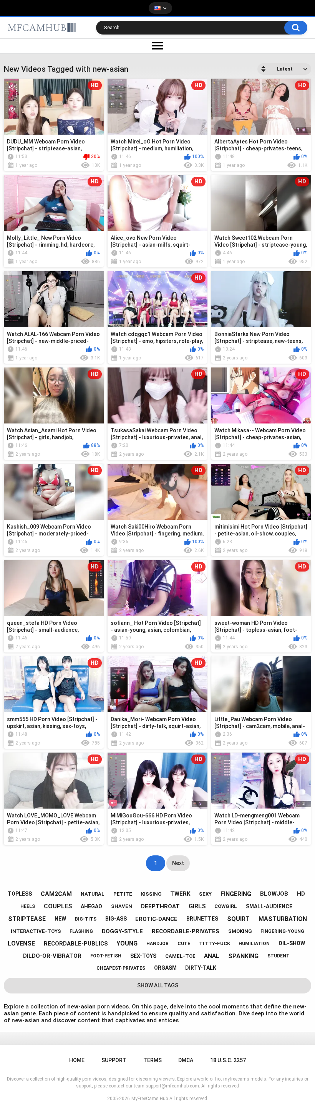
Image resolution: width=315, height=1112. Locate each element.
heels (27, 906)
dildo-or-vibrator (52, 955)
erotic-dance (156, 919)
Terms (152, 1060)
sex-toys (143, 956)
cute (183, 943)
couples (58, 906)
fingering (235, 894)
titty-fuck (214, 943)
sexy (205, 894)
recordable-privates (185, 931)
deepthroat (160, 906)
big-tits (85, 919)
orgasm (165, 968)
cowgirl (225, 906)
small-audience (269, 906)
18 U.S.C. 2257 (228, 1060)
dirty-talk (200, 968)
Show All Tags (157, 985)
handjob (157, 943)
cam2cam (56, 894)
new (60, 919)
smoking (240, 931)
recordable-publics (76, 943)
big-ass (116, 919)
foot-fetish (105, 956)
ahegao (91, 906)
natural (92, 894)
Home (77, 1060)
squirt (238, 919)
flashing (81, 931)
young (127, 943)
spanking (243, 956)
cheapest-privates (120, 968)
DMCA (185, 1060)
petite (122, 894)
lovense (21, 943)
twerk (180, 893)
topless (20, 894)
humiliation (254, 943)
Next (178, 863)
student (278, 956)
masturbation (283, 919)
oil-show (292, 943)
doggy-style (122, 931)
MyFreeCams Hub (149, 1098)
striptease (27, 919)
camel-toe (180, 956)
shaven (121, 906)
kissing (151, 894)
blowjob (274, 893)
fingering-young (282, 931)
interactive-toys (36, 931)
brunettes (202, 919)
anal (211, 955)
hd (301, 893)
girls (197, 906)
